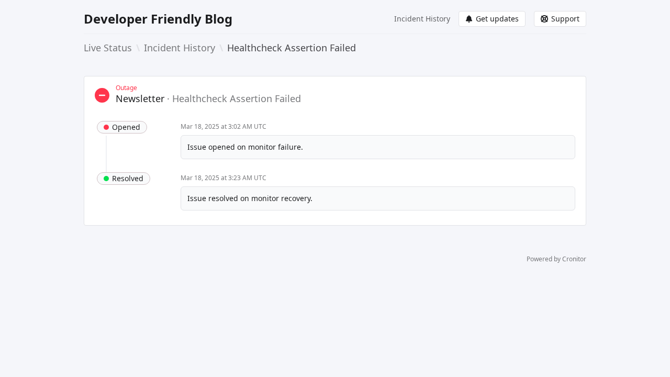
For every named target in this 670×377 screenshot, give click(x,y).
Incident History (422, 19)
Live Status (108, 47)
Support (565, 19)
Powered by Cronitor (556, 259)
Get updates (497, 19)
